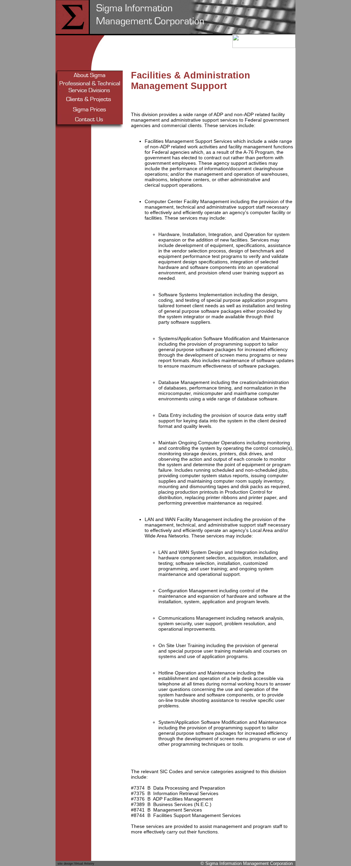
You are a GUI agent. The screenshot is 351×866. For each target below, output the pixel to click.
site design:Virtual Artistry (76, 863)
